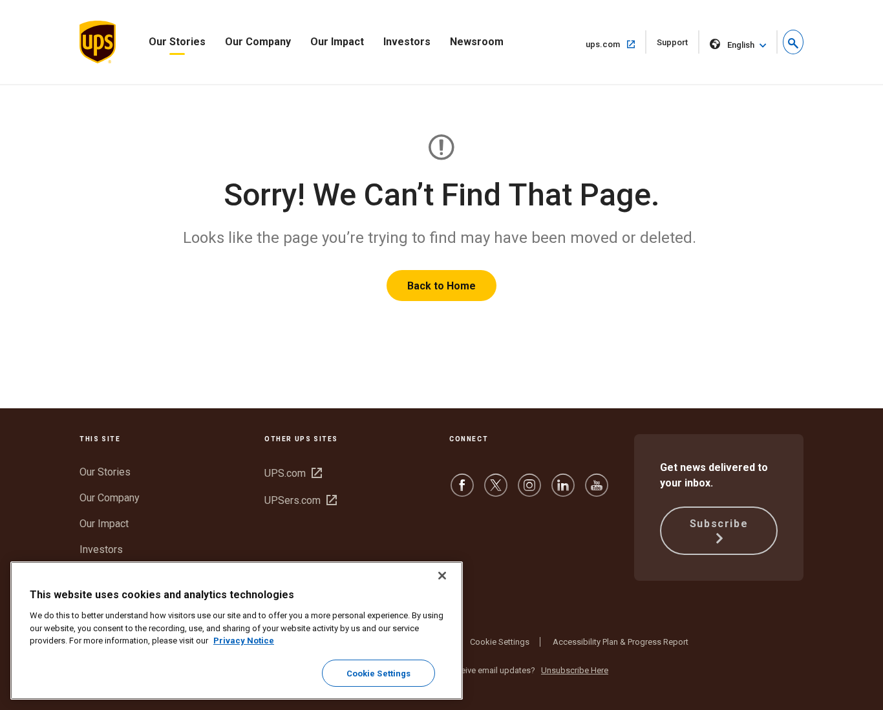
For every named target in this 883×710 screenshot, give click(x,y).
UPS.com (293, 473)
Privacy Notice (243, 640)
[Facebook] (462, 491)
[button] (793, 42)
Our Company (258, 42)
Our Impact (337, 42)
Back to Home (441, 286)
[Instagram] (529, 491)
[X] (496, 491)
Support (678, 45)
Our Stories (177, 42)
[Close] (442, 575)
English (740, 45)
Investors (407, 42)
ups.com (616, 44)
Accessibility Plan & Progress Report (620, 642)
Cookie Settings (499, 642)
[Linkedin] (563, 491)
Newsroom (477, 42)
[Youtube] (597, 491)
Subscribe (719, 523)
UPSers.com (300, 500)
